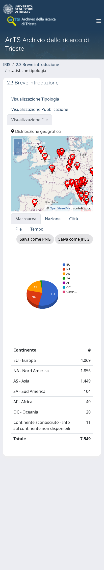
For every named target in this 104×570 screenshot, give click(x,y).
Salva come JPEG (74, 239)
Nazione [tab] (53, 218)
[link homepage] (20, 9)
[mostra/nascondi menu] (98, 21)
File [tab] (18, 229)
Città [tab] (73, 218)
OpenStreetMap (61, 208)
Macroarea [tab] (25, 218)
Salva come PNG (35, 239)
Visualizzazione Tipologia (35, 99)
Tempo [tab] (36, 229)
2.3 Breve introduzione (37, 64)
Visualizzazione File (29, 119)
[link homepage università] (32, 21)
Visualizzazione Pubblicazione (39, 109)
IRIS (6, 64)
